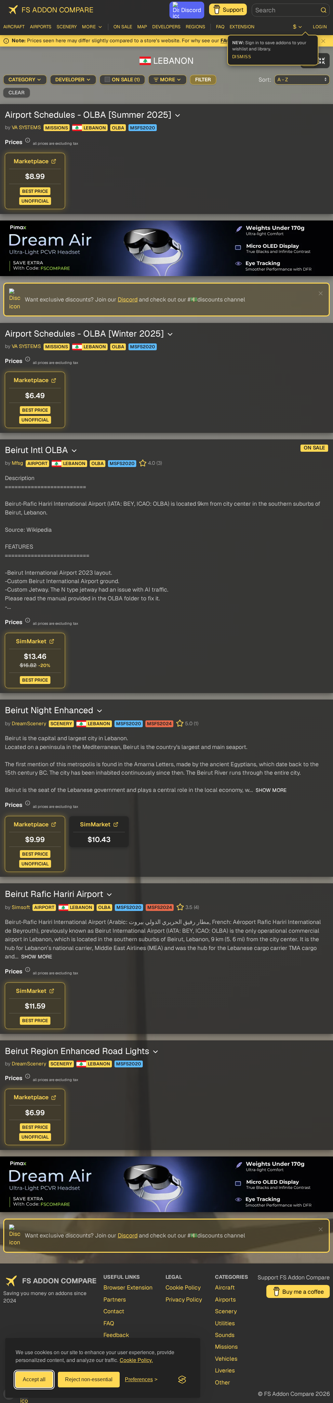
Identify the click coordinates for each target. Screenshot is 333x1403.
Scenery (67, 27)
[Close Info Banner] (323, 41)
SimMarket (31, 641)
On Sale (122, 27)
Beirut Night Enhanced (50, 710)
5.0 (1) (191, 723)
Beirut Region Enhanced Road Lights (78, 1051)
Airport (37, 463)
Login (320, 27)
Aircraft (14, 27)
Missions (56, 128)
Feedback (116, 1335)
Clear (16, 92)
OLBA (118, 128)
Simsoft (21, 907)
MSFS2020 (142, 128)
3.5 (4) (192, 907)
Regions (195, 27)
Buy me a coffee (303, 1291)
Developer (70, 79)
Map (142, 27)
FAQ (220, 27)
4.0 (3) (155, 463)
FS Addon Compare (57, 9)
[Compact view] (321, 61)
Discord (191, 10)
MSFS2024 (159, 724)
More (167, 79)
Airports (40, 27)
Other (222, 1382)
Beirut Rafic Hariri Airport (55, 894)
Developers (166, 27)
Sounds (224, 1335)
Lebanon (95, 128)
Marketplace (31, 161)
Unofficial (35, 201)
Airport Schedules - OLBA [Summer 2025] (89, 114)
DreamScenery (29, 723)
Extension (242, 27)
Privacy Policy (184, 1299)
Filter (203, 79)
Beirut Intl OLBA (37, 450)
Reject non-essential (89, 1379)
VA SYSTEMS (26, 127)
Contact (113, 1311)
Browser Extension (128, 1287)
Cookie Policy (183, 1287)
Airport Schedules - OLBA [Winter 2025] (85, 333)
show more (270, 790)
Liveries (225, 1370)
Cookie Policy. (136, 1360)
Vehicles (226, 1358)
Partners (114, 1299)
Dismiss (241, 57)
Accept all (34, 1379)
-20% (44, 665)
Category (21, 79)
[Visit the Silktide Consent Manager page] (182, 1379)
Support (233, 9)
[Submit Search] (323, 10)
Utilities (225, 1323)
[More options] (177, 115)
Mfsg (17, 463)
